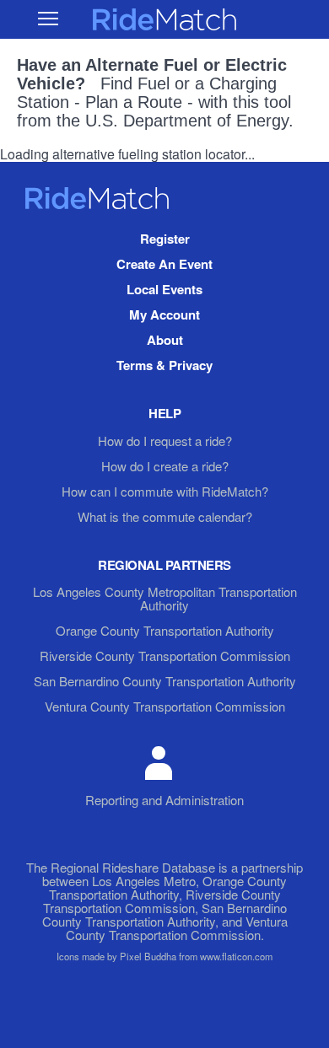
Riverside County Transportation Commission (165, 655)
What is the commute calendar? (165, 516)
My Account (164, 314)
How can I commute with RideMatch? (165, 491)
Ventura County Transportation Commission (165, 706)
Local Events (164, 289)
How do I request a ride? (165, 440)
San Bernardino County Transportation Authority (165, 681)
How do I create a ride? (165, 466)
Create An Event (164, 264)
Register (165, 238)
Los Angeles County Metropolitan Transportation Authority (165, 598)
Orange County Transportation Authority (165, 630)
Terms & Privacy (164, 365)
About (165, 340)
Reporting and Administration (164, 800)
